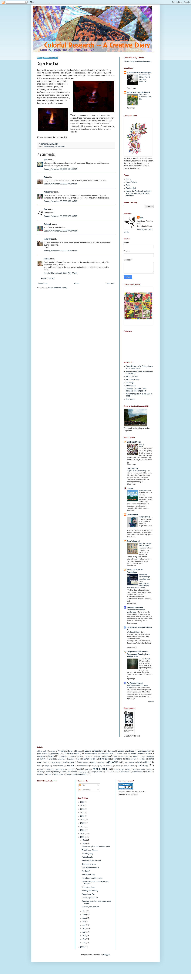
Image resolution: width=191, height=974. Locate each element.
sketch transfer (138, 769)
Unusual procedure (90, 898)
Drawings (130, 383)
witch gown (58, 774)
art (78, 759)
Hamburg (55, 753)
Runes (88, 756)
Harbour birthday (91, 753)
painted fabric (129, 766)
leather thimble (58, 766)
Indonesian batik (107, 753)
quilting (87, 769)
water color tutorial (111, 772)
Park (72, 756)
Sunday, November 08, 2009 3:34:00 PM (60, 169)
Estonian (130, 751)
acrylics (52, 759)
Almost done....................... (145, 446)
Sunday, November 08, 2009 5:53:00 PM (60, 216)
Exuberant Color (134, 442)
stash (48, 772)
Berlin (70, 751)
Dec (84, 840)
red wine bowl (60, 146)
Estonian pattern (144, 751)
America (52, 751)
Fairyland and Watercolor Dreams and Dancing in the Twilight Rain (138, 654)
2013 (82, 823)
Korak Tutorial (131, 182)
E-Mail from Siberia (90, 850)
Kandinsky (41, 756)
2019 (82, 809)
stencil (56, 772)
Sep (84, 915)
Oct (84, 911)
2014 (82, 820)
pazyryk (50, 769)
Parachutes (63, 756)
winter (48, 774)
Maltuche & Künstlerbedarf (138, 92)
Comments (85, 790)
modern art (83, 766)
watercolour (137, 772)
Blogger (106, 955)
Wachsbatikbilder (133, 632)
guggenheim (129, 762)
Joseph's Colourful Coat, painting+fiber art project (136, 390)
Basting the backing (90, 891)
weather (148, 772)
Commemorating (89, 864)
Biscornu (78, 751)
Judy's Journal (133, 541)
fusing (93, 762)
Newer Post (42, 284)
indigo (47, 766)
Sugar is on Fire (88, 894)
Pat (45, 177)
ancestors (61, 759)
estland (130, 488)
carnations (118, 759)
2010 (82, 834)
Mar (84, 936)
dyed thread (56, 762)
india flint (48, 239)
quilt (80, 769)
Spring (107, 756)
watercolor (125, 772)
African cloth (41, 751)
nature (118, 766)
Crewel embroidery (94, 751)
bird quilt (104, 759)
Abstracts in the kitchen (91, 861)
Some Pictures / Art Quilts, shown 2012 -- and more (139, 367)
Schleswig (97, 756)
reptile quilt (100, 768)
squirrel (40, 772)
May (84, 929)
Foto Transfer (42, 753)
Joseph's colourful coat (140, 753)
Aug (84, 918)
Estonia (121, 751)
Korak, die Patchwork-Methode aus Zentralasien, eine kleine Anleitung (138, 193)
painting (143, 765)
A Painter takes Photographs (139, 73)
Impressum (130, 399)
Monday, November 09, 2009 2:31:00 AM (60, 273)
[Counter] (125, 789)
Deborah (47, 224)
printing (72, 769)
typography (84, 772)
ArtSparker (49, 192)
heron (39, 766)
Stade (115, 756)
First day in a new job (90, 907)
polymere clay (61, 769)
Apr (84, 932)
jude (46, 160)
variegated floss (96, 772)
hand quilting (143, 762)
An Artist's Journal (135, 683)
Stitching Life (132, 468)
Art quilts (61, 751)
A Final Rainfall (144, 659)
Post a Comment (47, 278)
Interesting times (88, 887)
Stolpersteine (125, 756)
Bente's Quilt (131, 188)
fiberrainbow (132, 515)
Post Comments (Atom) (57, 288)
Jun (84, 925)
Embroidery (130, 386)
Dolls (128, 185)
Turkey (42, 759)
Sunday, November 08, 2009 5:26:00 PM (60, 201)
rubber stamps (119, 769)
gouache (113, 762)
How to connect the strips (92, 878)
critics (46, 762)
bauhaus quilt (88, 759)
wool (68, 774)
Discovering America (90, 867)
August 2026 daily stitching (137, 471)
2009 (82, 837)
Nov (84, 844)
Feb (84, 939)
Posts (83, 785)
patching (40, 769)
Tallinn (135, 756)
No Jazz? (86, 871)
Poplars (80, 756)
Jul (84, 922)
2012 (82, 827)
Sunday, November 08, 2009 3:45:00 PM (60, 184)
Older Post (110, 284)
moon (94, 766)
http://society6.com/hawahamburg (137, 61)
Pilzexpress (143, 490)
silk (128, 769)
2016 (82, 816)
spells (149, 769)
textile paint (66, 772)
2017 (82, 812)
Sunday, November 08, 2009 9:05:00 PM (60, 251)
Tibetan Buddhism (147, 756)
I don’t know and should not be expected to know (145, 545)
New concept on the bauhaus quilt (96, 847)
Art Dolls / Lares (132, 379)
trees (75, 772)
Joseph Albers (122, 753)
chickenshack (130, 759)
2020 (82, 805)
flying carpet (83, 762)
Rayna (47, 259)
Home (76, 284)
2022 (82, 802)
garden (101, 762)
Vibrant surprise (88, 874)
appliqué (71, 759)
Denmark (111, 751)
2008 (82, 947)
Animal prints (87, 857)
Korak (51, 756)
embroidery (68, 762)
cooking (142, 759)
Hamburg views (71, 753)
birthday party (49, 146)
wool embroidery (79, 774)
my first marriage (106, 766)
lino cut (70, 765)
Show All (151, 701)
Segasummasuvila (135, 607)
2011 (82, 830)
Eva (45, 209)
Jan (84, 943)
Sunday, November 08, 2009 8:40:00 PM (60, 231)
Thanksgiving (87, 854)
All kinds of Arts (132, 377)
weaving (40, 774)
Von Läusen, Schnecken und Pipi (145, 97)
